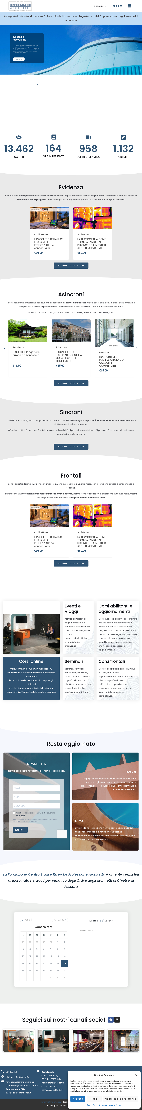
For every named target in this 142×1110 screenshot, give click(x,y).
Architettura (41, 234)
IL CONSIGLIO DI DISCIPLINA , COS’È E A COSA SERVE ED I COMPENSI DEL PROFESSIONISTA (26, 357)
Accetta (78, 1098)
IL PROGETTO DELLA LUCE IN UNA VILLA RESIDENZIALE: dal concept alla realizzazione (49, 244)
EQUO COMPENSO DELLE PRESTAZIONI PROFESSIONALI (113, 355)
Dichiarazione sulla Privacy (110, 1105)
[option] (49, 233)
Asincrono (18, 347)
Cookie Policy (92, 1105)
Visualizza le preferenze (120, 1098)
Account (99, 6)
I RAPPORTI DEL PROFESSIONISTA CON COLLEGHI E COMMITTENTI (69, 361)
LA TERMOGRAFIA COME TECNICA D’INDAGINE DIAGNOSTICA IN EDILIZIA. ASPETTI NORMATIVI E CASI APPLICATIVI (92, 244)
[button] (136, 1075)
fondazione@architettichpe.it (20, 1082)
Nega (94, 1098)
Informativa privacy (51, 1102)
